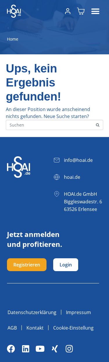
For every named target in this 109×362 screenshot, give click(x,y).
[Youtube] (40, 349)
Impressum (78, 312)
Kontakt (35, 328)
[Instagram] (69, 349)
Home (12, 39)
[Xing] (55, 349)
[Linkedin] (26, 349)
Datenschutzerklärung (32, 312)
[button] (95, 11)
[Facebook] (11, 349)
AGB (12, 328)
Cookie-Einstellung (73, 328)
